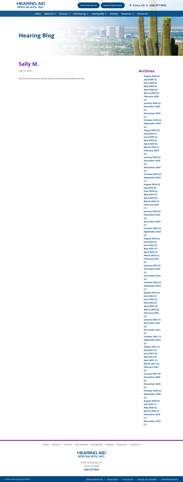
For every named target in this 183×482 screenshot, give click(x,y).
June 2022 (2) (150, 299)
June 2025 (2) (150, 136)
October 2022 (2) (152, 282)
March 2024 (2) (151, 201)
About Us (49, 13)
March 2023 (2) (151, 255)
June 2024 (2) (150, 191)
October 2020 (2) (152, 390)
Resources (127, 13)
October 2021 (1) (152, 336)
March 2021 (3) (151, 363)
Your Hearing (79, 13)
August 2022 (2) (152, 292)
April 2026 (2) (151, 89)
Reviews (114, 13)
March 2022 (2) (151, 309)
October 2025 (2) (152, 120)
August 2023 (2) (152, 238)
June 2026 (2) (150, 82)
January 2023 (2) (152, 265)
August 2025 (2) (152, 130)
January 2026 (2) (152, 103)
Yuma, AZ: (138, 5)
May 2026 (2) (150, 86)
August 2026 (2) (152, 76)
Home (38, 13)
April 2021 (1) (151, 360)
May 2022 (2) (150, 302)
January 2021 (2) (152, 373)
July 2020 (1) (150, 404)
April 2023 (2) (151, 252)
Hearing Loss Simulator (147, 479)
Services (63, 13)
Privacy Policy (112, 479)
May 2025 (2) (150, 140)
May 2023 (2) (150, 248)
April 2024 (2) (151, 197)
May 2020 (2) (150, 407)
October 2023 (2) (152, 228)
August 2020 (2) (152, 400)
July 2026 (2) (150, 79)
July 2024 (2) (150, 187)
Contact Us (142, 13)
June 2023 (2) (150, 245)
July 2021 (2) (150, 350)
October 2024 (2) (152, 174)
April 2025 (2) (151, 143)
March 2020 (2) (151, 410)
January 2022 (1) (152, 319)
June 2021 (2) (150, 353)
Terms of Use (127, 479)
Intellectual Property (169, 479)
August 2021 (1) (152, 346)
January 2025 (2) (152, 157)
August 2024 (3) (152, 184)
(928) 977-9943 (157, 5)
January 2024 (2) (152, 211)
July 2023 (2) (150, 241)
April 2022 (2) (151, 306)
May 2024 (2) (150, 194)
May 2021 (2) (150, 356)
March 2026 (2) (151, 93)
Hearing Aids (98, 13)
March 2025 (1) (151, 147)
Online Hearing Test (94, 479)
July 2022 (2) (150, 296)
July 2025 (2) (150, 133)
